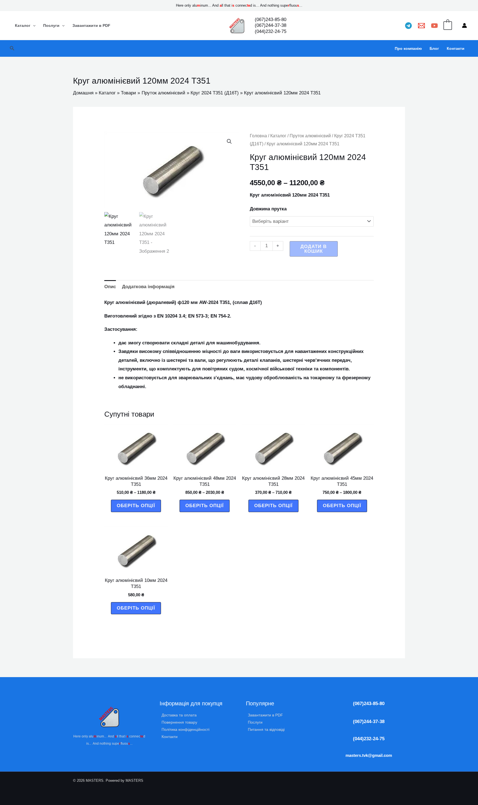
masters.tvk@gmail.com (368, 755)
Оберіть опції (136, 505)
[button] (12, 48)
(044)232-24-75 (369, 738)
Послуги (51, 25)
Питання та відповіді (266, 729)
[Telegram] (408, 25)
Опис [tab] (110, 286)
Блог (434, 48)
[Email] (421, 25)
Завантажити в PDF (91, 25)
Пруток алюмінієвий (310, 135)
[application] (32, 25)
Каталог (22, 25)
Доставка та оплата (179, 715)
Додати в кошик (313, 249)
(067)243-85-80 (369, 703)
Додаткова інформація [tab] (148, 286)
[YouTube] (434, 25)
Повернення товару (179, 722)
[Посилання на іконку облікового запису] (464, 25)
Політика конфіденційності (185, 729)
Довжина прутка (268, 208)
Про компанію (408, 48)
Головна (258, 135)
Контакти (455, 48)
